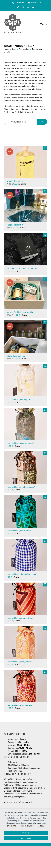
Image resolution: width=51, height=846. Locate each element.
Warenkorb (36, 3)
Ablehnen (26, 833)
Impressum (41, 826)
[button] (41, 24)
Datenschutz (11, 826)
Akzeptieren (26, 838)
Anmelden (19, 3)
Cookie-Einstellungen (27, 826)
